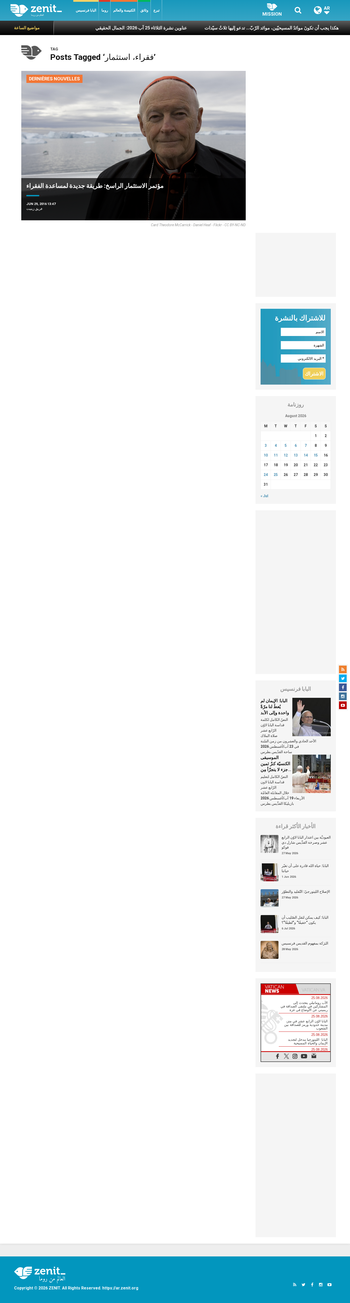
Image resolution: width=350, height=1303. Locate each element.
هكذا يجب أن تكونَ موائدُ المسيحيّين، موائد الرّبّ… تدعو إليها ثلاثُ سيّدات (240, 27)
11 (276, 455)
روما (104, 10)
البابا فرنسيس (86, 10)
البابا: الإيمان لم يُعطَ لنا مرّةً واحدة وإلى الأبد (275, 706)
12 (286, 455)
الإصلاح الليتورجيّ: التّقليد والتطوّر (306, 891)
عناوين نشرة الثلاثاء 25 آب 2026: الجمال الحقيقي (110, 27)
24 (266, 475)
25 (276, 475)
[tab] (278, 989)
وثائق (144, 10)
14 (306, 455)
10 (266, 455)
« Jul (264, 496)
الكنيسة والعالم (124, 10)
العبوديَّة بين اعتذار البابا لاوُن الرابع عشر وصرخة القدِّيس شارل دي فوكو (306, 842)
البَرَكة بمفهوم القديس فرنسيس (305, 943)
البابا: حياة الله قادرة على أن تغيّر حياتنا (305, 868)
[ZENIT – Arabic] (42, 10)
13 (296, 455)
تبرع (156, 10)
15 (316, 455)
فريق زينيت (34, 209)
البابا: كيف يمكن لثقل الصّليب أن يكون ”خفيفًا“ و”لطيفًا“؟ (305, 920)
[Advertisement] (295, 265)
